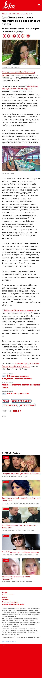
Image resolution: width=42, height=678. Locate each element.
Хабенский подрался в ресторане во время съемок (21, 386)
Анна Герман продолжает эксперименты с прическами (19, 526)
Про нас (4, 592)
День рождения (10, 405)
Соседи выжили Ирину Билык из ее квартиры (21, 473)
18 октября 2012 (22, 14)
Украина (12, 14)
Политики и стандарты (10, 602)
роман (6, 401)
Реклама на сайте (8, 595)
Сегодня (17, 411)
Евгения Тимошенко (21, 401)
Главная (4, 14)
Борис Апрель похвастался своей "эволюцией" (16, 577)
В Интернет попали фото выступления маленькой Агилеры (17, 377)
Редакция (5, 599)
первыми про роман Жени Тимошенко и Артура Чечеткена (20, 365)
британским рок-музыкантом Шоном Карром (20, 87)
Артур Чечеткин (27, 405)
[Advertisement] (21, 433)
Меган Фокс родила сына (15, 393)
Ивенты (4, 597)
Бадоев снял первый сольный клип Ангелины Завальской (21, 499)
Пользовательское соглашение (13, 604)
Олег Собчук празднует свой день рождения (20, 552)
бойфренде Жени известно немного (20, 310)
